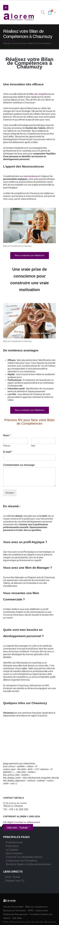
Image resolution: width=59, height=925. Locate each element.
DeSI (30, 668)
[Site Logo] (19, 16)
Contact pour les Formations (21, 860)
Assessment (42, 910)
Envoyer (10, 492)
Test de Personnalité (13, 906)
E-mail (7, 451)
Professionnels (14, 842)
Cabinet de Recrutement (15, 914)
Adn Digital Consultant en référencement (21, 822)
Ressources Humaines (14, 910)
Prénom (6, 445)
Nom (7, 435)
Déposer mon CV (15, 880)
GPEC (31, 910)
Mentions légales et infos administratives (28, 864)
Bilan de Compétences (40, 94)
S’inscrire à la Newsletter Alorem (24, 857)
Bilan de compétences (36, 906)
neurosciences (31, 176)
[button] (5, 7)
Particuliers (12, 846)
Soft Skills (17, 918)
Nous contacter (14, 853)
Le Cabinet (12, 849)
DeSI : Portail (12, 877)
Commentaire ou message (19, 465)
